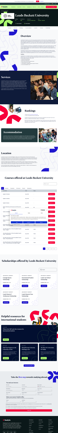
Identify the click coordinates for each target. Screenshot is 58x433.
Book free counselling (51, 6)
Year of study (8, 392)
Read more (6, 339)
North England (19, 23)
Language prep (29, 6)
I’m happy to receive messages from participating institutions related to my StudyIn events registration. (21, 407)
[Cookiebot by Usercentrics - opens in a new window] (41, 210)
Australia (30, 423)
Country (7, 400)
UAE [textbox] (7, 401)
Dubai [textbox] (23, 401)
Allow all (41, 222)
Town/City (23, 400)
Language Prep (41, 425)
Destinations (13, 6)
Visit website (28, 23)
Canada (30, 425)
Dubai (30, 427)
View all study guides (29, 365)
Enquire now (52, 194)
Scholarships (41, 427)
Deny (17, 222)
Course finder (19, 6)
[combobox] (39, 386)
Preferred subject (24, 392)
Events (39, 6)
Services (23, 6)
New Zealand (31, 430)
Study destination (40, 392)
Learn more (6, 285)
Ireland (30, 429)
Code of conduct (51, 426)
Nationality (23, 388)
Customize (28, 222)
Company (42, 6)
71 (52, 248)
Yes (37, 1)
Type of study (39, 388)
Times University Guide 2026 (33, 114)
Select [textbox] (7, 393)
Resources (34, 6)
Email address (8, 388)
